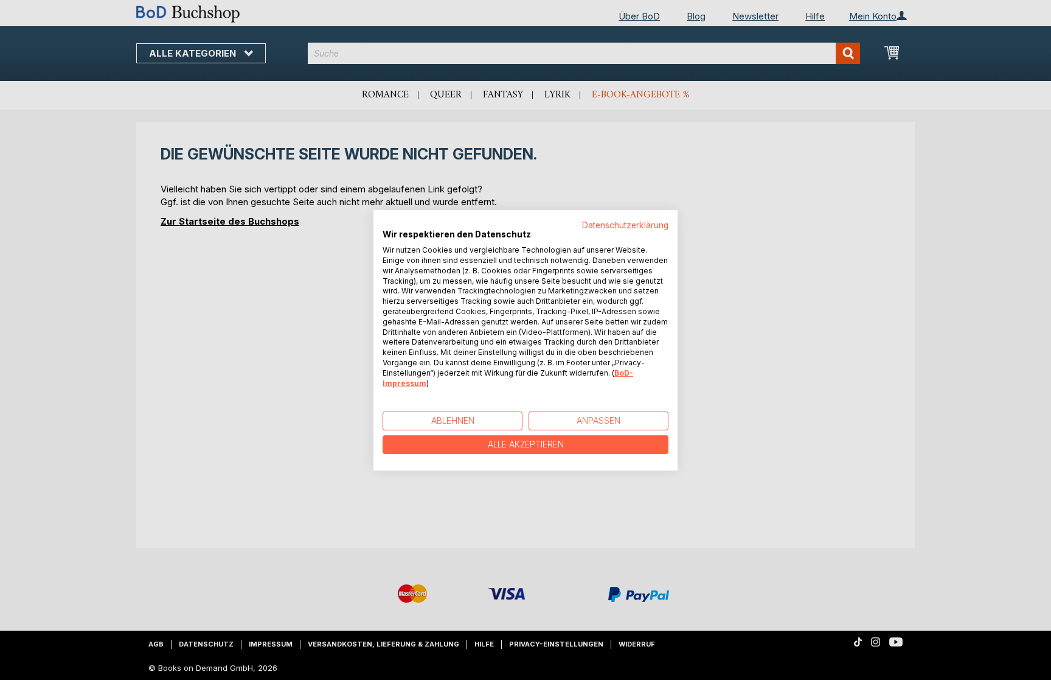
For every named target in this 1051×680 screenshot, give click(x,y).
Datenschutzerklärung (625, 225)
